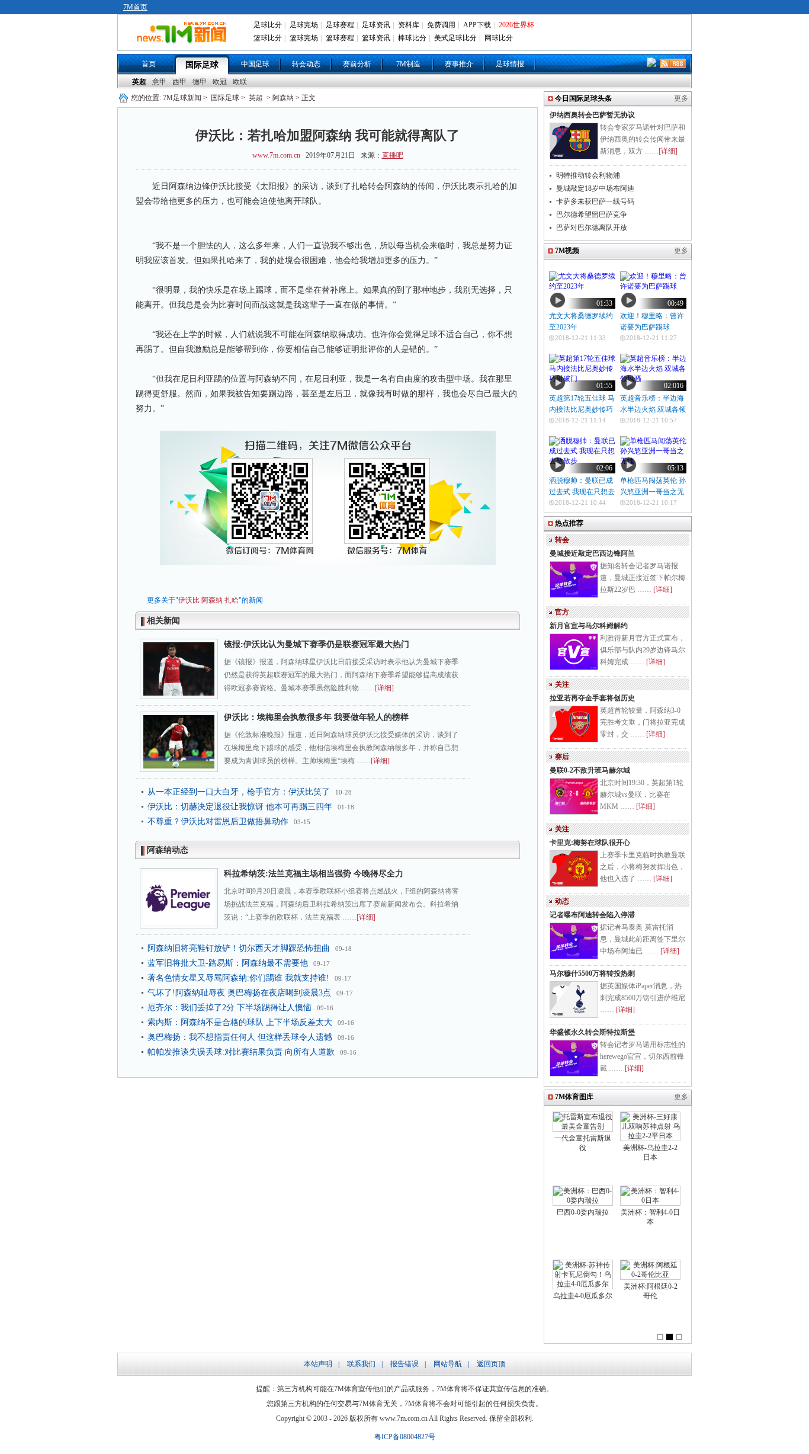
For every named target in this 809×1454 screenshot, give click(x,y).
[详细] (384, 688)
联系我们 (361, 1364)
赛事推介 (459, 64)
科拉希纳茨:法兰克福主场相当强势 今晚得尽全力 (313, 873)
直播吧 (392, 155)
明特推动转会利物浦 (588, 175)
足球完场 (304, 25)
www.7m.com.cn (276, 155)
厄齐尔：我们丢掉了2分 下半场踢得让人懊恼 (229, 1007)
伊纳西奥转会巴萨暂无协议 (592, 115)
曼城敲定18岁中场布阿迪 (595, 188)
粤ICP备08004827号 (404, 1437)
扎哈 (231, 600)
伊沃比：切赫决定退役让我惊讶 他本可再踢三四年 (239, 806)
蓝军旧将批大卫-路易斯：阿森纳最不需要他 (227, 963)
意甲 (159, 82)
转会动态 (306, 64)
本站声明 (318, 1364)
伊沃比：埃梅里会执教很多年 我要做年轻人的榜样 (316, 717)
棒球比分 (412, 38)
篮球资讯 (376, 38)
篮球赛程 (340, 38)
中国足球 (255, 64)
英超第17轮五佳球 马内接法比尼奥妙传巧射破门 (582, 409)
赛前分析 (357, 64)
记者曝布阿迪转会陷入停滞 (592, 915)
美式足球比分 (455, 38)
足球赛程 (340, 25)
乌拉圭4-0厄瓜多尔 (582, 1296)
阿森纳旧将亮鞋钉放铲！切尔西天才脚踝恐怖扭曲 (238, 948)
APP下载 (477, 25)
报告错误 (404, 1364)
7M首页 (135, 7)
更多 (681, 98)
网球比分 (498, 38)
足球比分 (267, 25)
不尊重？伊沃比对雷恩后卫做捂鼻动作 (217, 821)
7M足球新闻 (182, 98)
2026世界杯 (516, 25)
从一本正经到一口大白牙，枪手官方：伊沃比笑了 (238, 791)
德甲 (199, 82)
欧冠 (220, 82)
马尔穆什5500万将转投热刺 (592, 973)
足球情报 (510, 64)
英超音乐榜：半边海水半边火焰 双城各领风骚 (653, 409)
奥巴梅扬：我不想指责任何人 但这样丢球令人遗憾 (239, 1037)
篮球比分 (267, 38)
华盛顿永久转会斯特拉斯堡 (592, 1032)
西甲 (179, 82)
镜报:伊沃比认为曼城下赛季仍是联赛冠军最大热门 (316, 644)
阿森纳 (212, 600)
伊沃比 (189, 600)
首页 (149, 64)
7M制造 (408, 64)
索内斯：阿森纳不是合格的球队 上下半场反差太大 (239, 1022)
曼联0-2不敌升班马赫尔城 (590, 770)
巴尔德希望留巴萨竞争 (591, 214)
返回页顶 (491, 1364)
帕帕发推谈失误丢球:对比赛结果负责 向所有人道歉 (241, 1052)
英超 (139, 82)
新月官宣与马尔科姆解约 (589, 626)
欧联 (240, 82)
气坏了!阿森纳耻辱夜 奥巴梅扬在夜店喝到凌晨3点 (239, 992)
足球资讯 (376, 25)
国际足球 (202, 64)
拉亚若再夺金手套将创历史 (592, 698)
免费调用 (441, 25)
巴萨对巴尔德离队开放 (591, 227)
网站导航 (448, 1364)
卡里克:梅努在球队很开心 (590, 842)
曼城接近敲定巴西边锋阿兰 (592, 553)
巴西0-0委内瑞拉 (583, 1212)
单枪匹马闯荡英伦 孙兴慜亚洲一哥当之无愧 (653, 491)
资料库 (408, 25)
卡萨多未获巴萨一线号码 (595, 201)
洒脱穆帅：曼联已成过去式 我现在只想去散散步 (582, 491)
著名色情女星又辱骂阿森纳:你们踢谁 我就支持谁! (238, 977)
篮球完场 (304, 38)
